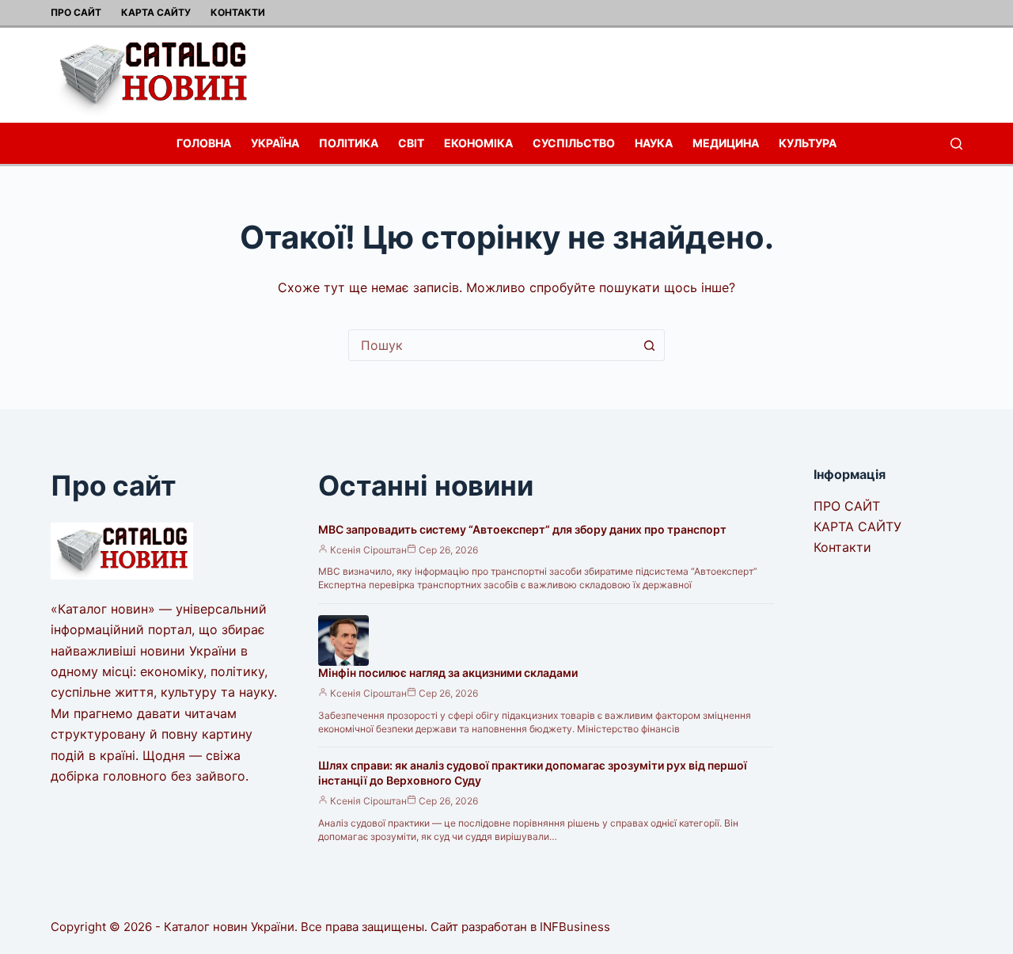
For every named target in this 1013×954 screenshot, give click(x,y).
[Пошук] (956, 144)
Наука (654, 143)
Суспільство (574, 143)
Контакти (238, 12)
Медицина (725, 143)
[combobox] (491, 345)
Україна (275, 143)
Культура (808, 143)
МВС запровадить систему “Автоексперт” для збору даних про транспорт (522, 529)
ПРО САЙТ (76, 12)
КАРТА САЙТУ (156, 12)
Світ (411, 143)
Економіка (478, 143)
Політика (348, 143)
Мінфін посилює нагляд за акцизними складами (448, 672)
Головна (203, 143)
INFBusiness (575, 926)
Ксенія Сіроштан (368, 550)
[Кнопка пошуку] (649, 345)
